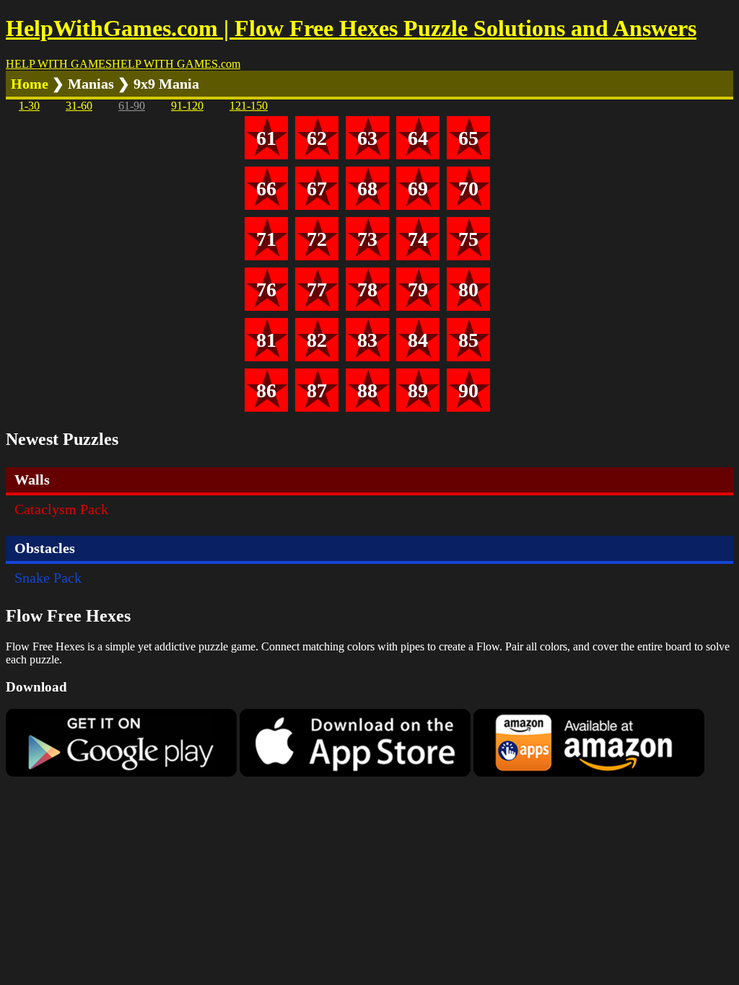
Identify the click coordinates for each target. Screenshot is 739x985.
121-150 (248, 106)
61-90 (131, 106)
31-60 (79, 106)
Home (29, 84)
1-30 (29, 106)
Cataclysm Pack (61, 509)
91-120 (187, 106)
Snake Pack (48, 578)
